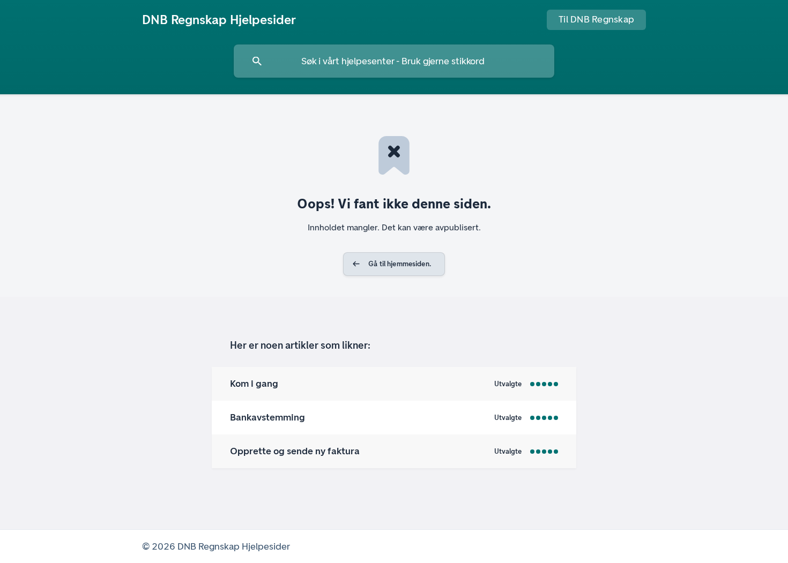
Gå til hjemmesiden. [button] (399, 264)
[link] (394, 384)
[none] (219, 20)
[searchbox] (394, 61)
